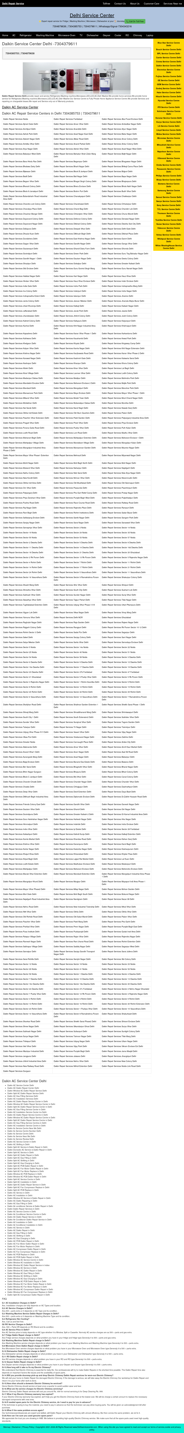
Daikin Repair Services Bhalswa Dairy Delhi (21, 166)
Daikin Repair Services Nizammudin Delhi (119, 478)
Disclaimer (16, 1427)
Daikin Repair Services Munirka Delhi (117, 403)
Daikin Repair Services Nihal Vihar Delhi (119, 906)
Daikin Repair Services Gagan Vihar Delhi (21, 243)
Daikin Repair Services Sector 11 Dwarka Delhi (23, 547)
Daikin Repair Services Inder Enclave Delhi (120, 281)
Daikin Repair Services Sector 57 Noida (118, 537)
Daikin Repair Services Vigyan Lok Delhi (20, 612)
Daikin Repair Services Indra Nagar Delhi (119, 291)
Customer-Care (151, 3)
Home (5, 35)
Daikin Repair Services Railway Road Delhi (120, 502)
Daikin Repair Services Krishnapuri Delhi (119, 325)
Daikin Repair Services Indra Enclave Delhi (120, 824)
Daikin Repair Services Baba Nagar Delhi (119, 134)
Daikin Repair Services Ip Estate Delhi (70, 829)
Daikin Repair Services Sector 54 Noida (20, 657)
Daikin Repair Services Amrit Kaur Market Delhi (122, 747)
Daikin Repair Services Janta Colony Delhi (21, 301)
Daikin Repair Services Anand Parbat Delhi (72, 143)
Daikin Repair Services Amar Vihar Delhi (71, 747)
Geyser (106, 35)
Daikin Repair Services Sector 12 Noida (20, 964)
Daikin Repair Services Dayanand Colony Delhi (23, 218)
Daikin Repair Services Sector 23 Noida (118, 964)
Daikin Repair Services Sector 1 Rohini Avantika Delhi (76, 682)
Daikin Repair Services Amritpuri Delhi (19, 129)
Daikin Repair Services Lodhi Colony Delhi (120, 373)
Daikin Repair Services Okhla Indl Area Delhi (22, 482)
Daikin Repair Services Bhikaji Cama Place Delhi (122, 166)
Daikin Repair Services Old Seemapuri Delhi (120, 482)
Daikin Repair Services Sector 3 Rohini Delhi (22, 998)
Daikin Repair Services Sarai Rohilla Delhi (21, 959)
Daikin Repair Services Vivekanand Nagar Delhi (74, 737)
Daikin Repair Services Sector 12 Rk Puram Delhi (75, 993)
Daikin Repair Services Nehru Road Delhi (20, 906)
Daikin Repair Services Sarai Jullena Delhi (120, 951)
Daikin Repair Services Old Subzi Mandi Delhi (73, 916)
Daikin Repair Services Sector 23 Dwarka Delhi (23, 672)
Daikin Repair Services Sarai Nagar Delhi (71, 522)
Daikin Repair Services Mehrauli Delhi (70, 455)
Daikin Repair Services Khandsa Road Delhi (72, 839)
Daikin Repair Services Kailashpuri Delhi (20, 834)
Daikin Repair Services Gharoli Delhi (69, 809)
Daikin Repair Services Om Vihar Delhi (19, 487)
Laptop (149, 35)
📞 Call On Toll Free (135, 21)
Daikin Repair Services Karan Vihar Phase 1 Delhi (75, 333)
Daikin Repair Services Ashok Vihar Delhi (71, 148)
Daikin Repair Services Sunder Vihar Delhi (21, 722)
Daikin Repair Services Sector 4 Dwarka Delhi (121, 974)
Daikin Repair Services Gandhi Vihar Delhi (72, 804)
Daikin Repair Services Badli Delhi (17, 176)
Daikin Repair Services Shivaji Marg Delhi (20, 712)
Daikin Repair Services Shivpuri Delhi (117, 585)
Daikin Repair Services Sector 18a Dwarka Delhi (74, 984)
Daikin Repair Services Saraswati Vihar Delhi (121, 522)
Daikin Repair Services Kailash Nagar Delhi (120, 306)
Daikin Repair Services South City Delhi (70, 589)
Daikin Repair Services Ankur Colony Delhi (120, 143)
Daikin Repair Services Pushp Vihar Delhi (71, 427)
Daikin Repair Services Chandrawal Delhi (71, 203)
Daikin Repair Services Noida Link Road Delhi (121, 1066)
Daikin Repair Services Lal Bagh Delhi (118, 368)
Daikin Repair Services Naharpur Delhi (70, 468)
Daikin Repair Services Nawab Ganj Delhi (119, 408)
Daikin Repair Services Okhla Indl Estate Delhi (22, 413)
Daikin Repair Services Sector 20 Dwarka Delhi (122, 984)
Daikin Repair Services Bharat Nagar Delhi (120, 766)
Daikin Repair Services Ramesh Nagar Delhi (22, 941)
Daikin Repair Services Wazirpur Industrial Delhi (23, 1051)
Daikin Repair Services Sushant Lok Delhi (119, 589)
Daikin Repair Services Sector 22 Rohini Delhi (73, 692)
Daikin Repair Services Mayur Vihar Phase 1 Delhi (123, 393)
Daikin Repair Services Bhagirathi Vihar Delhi (73, 766)
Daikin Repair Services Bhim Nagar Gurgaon (22, 771)
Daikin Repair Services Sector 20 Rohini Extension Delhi (126, 1003)
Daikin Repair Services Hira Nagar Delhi (119, 819)
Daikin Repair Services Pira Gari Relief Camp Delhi (75, 492)
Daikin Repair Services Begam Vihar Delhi (21, 181)
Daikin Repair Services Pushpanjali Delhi (71, 931)
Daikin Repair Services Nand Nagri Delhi (71, 408)
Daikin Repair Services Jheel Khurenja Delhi (22, 306)
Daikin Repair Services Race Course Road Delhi (74, 502)
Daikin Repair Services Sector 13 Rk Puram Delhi (75, 557)
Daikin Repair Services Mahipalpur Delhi (20, 868)
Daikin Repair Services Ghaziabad (116, 617)
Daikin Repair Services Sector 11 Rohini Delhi (121, 562)
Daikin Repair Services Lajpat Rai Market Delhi (73, 859)
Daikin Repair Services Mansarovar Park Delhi (23, 393)
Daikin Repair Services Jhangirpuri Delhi (119, 1056)
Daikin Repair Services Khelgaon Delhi (19, 343)
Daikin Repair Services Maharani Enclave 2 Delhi (74, 383)
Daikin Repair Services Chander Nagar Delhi (73, 781)
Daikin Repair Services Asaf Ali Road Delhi (120, 752)
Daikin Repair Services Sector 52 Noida (118, 969)
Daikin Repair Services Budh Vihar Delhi (119, 191)
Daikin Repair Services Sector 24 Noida (70, 532)
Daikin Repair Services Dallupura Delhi (19, 228)
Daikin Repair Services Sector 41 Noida (70, 969)
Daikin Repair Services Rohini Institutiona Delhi (74, 512)
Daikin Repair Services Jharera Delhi (117, 296)
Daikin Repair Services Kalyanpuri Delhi (119, 320)
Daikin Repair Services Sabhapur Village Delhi (22, 946)
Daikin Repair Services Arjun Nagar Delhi (119, 129)
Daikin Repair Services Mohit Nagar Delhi (20, 463)
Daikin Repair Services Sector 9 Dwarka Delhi (73, 662)
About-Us (135, 3)
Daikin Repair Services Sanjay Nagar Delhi (21, 522)
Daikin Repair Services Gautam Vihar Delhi (21, 809)
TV (81, 35)
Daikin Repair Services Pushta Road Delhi (21, 502)
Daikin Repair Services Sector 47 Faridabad (120, 672)
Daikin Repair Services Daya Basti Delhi (119, 791)
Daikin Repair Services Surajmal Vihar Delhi (72, 722)
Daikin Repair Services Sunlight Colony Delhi (121, 1031)
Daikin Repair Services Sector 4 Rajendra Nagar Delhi (125, 993)
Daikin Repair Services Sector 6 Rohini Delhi (72, 998)
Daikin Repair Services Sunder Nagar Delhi (72, 594)
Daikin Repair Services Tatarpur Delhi (19, 727)
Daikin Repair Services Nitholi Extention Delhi (73, 1066)
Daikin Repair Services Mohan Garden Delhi (120, 889)
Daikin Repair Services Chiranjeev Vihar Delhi (73, 213)
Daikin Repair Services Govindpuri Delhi (20, 253)
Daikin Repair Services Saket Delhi (18, 637)
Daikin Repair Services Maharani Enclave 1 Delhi (122, 437)
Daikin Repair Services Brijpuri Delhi (117, 171)
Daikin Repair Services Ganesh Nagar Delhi (120, 804)
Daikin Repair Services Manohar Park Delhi (120, 388)
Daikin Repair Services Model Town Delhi (71, 398)
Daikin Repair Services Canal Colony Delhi (120, 776)
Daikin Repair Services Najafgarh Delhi (118, 468)
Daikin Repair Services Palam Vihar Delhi (119, 916)
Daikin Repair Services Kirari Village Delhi (21, 373)
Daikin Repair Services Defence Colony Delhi (73, 218)
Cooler (118, 35)
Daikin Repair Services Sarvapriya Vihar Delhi (22, 527)
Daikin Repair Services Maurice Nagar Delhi (120, 447)
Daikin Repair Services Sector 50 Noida (20, 537)
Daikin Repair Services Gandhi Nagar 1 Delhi (22, 258)
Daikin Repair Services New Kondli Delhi (20, 478)
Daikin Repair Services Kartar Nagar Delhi (21, 849)
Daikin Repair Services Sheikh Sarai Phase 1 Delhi (123, 704)
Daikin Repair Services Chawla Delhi (18, 786)
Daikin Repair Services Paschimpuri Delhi (119, 487)
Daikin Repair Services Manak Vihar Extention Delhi (25, 873)
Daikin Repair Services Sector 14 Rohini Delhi (22, 567)
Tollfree (106, 3)
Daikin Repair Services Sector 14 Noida (118, 527)
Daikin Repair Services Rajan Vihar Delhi (71, 936)
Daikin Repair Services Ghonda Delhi (117, 248)
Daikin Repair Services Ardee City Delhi (118, 742)
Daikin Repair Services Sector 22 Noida (118, 647)
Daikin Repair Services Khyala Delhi (69, 343)
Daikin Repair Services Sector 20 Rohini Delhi (22, 692)
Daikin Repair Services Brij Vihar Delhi (70, 776)
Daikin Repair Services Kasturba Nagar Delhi (73, 849)
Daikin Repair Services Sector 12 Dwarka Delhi (122, 662)
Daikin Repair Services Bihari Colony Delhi (120, 771)
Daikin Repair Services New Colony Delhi (119, 1061)
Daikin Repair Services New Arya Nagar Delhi (121, 473)
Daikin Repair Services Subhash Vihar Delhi (21, 594)
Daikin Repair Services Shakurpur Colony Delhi (122, 577)
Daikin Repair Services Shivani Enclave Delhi (121, 1021)
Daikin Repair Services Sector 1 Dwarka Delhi (73, 974)
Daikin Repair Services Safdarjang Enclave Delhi (23, 517)
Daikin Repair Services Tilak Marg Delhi (119, 1036)
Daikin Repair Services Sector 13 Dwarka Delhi (122, 979)
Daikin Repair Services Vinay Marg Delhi (119, 612)
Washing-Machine (45, 35)
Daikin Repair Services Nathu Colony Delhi (21, 473)
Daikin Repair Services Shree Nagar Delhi (21, 1026)
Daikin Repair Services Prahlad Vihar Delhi (21, 926)
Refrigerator (26, 35)
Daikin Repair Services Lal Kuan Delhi (118, 859)
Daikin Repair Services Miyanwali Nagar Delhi (121, 455)
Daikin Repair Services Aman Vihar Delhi (71, 124)
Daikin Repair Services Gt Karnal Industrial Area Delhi (124, 814)
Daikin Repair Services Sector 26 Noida (20, 969)
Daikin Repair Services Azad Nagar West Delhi (121, 148)
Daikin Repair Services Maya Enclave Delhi (72, 393)
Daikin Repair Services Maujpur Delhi (69, 881)
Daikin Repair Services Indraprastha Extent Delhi (24, 296)
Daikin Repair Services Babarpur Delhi (118, 757)
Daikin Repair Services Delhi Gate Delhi (119, 228)
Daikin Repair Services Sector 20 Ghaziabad (121, 552)
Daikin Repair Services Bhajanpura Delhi (119, 181)
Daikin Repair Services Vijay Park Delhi (70, 1046)
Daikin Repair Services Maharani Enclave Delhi (74, 868)
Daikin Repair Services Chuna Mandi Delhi (120, 213)
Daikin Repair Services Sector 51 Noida (118, 652)
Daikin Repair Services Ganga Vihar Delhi (119, 243)
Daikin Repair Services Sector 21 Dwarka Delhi (74, 552)
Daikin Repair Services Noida (15, 119)
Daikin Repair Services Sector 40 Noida (70, 652)
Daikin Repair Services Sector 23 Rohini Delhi (22, 1008)
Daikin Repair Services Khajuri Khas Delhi (21, 854)
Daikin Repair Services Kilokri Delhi (18, 368)
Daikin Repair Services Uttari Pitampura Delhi (121, 604)
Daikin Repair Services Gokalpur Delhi (70, 263)
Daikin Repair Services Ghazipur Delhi (19, 263)
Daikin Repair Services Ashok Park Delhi (20, 134)
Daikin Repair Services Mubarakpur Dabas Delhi (74, 403)
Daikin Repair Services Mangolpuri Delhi (71, 388)
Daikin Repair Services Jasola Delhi (117, 310)
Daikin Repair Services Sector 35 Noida (118, 532)
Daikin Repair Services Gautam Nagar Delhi (72, 258)
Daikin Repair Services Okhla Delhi (68, 911)
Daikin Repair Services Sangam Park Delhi (120, 517)
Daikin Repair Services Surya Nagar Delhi (21, 1036)
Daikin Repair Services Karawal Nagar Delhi (22, 358)
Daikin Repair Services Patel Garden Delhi (72, 417)
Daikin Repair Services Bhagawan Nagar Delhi (121, 161)
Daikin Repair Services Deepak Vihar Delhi (72, 228)
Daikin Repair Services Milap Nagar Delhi (71, 889)
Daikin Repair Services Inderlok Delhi (69, 824)
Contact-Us (120, 3)
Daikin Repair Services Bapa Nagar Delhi (119, 176)
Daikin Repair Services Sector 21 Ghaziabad (22, 677)
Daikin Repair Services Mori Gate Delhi (19, 894)
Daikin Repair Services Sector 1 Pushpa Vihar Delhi (76, 1008)
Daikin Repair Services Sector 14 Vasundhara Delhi (25, 1013)
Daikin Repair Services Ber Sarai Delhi (19, 766)
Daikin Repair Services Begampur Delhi (70, 161)
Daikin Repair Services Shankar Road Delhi (21, 1021)
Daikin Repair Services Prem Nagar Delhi (71, 926)
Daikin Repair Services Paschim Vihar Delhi (21, 921)
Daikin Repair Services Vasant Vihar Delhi (71, 732)
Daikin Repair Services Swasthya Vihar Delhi (22, 599)
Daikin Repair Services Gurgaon (17, 1071)
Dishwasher (93, 35)
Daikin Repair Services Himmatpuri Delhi (20, 824)
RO (127, 35)
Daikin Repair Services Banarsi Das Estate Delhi (74, 761)
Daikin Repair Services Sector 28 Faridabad (120, 829)
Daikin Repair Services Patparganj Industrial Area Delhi (125, 417)
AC (13, 35)
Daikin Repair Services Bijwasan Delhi (19, 171)
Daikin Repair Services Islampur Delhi (70, 296)
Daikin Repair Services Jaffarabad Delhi (20, 310)
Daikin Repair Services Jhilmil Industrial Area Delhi (24, 1061)
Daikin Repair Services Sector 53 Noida (70, 537)
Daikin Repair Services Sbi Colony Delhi (119, 959)
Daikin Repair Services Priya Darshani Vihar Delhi (24, 497)
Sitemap (6, 1427)
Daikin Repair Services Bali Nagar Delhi (70, 176)
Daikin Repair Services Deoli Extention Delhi (72, 791)
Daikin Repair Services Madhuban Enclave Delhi (74, 864)
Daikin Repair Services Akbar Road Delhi (71, 138)
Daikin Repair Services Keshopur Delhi (19, 363)
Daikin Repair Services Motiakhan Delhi (20, 403)
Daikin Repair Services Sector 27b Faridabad (73, 672)
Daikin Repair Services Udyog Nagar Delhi (72, 1041)
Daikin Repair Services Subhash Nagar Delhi (22, 1031)
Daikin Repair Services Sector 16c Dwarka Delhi (23, 984)
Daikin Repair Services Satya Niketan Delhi (21, 642)
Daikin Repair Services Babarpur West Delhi (22, 153)
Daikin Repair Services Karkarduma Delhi (119, 333)
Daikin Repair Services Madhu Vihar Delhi (119, 432)
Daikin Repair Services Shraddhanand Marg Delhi (75, 712)
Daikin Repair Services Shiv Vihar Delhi (70, 585)
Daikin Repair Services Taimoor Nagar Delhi (72, 1036)
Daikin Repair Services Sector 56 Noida (20, 974)
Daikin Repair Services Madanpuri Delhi (119, 864)
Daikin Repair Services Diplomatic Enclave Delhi (74, 796)
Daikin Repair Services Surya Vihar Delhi (119, 1026)
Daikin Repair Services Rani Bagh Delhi (20, 512)
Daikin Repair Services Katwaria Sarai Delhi (120, 358)
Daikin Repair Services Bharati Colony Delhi (21, 186)
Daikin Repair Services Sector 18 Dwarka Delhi (23, 552)
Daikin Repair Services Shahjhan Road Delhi (22, 704)
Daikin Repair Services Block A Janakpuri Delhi (23, 191)
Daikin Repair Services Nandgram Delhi (70, 899)
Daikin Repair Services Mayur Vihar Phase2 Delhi (24, 889)
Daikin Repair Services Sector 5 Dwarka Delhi (73, 542)
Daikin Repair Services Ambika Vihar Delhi (21, 143)
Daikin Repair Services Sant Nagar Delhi (119, 637)
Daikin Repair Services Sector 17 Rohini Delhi (73, 567)
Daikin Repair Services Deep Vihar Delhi (20, 791)
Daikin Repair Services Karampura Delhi (71, 844)
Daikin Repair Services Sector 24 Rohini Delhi (22, 572)
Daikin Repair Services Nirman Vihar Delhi (72, 478)
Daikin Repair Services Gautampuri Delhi (20, 248)
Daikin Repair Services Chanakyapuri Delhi (72, 196)
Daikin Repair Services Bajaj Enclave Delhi (21, 761)
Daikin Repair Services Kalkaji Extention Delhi (121, 834)
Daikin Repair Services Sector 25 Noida (20, 652)
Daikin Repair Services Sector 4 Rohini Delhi (22, 562)
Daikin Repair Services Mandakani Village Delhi (74, 442)
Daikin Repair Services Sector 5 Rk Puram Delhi (122, 677)
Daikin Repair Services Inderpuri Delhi (70, 291)
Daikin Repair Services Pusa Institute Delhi (21, 931)
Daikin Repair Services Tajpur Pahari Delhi (72, 599)
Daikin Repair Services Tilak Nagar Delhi (119, 599)
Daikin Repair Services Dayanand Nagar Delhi (22, 223)
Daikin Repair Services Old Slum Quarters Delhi (74, 413)
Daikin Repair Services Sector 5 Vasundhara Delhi (75, 572)
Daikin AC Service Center (20, 107)
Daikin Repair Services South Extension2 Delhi (73, 717)
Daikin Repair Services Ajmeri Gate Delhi (20, 124)
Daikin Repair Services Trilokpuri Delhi (19, 1041)
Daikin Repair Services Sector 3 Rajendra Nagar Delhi (26, 682)
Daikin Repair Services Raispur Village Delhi (22, 936)
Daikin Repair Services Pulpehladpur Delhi (120, 497)
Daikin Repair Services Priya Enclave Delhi (120, 422)
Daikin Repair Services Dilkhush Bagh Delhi (72, 233)
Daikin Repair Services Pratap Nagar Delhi (120, 492)
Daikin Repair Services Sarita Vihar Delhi (71, 642)
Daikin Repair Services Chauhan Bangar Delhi (22, 213)
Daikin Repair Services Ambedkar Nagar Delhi (121, 124)
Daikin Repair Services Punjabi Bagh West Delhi (74, 497)
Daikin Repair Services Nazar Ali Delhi (118, 899)
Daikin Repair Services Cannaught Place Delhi (73, 742)
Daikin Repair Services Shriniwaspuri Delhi (120, 712)
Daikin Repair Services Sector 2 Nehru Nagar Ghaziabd (125, 989)
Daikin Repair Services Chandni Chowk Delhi (22, 781)
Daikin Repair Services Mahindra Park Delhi (120, 378)
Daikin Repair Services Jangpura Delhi (19, 1056)
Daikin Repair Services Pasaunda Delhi (70, 487)
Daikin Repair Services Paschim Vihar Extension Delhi (26, 417)
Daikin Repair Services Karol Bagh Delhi (119, 844)
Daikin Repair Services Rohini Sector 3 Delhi (22, 632)
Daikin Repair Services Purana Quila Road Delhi (23, 427)
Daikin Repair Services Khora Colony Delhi (120, 363)
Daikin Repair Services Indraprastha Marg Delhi (122, 286)
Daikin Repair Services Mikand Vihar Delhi (21, 398)
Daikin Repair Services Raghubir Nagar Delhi (22, 622)
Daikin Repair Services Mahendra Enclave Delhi (122, 868)
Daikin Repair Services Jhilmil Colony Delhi (72, 315)
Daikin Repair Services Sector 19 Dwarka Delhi (122, 667)
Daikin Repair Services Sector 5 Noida (19, 647)
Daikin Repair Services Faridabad (68, 119)
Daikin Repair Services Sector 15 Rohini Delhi (121, 687)
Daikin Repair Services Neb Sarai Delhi (70, 473)
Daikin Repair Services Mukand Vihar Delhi (21, 468)
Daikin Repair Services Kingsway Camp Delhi (121, 343)
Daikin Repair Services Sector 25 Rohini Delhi (121, 692)
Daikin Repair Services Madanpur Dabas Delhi (23, 378)
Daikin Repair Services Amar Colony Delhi (120, 138)
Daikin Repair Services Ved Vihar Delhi (19, 1046)
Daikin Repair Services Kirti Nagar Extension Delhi (123, 348)
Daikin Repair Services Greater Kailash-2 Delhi (73, 814)
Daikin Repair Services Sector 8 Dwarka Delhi (121, 542)
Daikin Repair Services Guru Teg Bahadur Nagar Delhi (125, 253)
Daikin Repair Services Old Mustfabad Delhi (72, 482)
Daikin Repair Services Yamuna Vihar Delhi (21, 617)
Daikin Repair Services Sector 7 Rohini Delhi (72, 562)
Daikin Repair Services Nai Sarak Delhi (19, 408)
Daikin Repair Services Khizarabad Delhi (71, 854)
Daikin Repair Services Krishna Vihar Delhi (21, 844)
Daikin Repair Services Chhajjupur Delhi (71, 786)
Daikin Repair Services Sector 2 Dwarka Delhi (22, 542)
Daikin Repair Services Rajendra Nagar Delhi (121, 936)
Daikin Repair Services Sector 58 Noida (70, 657)
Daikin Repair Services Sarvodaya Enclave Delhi (122, 642)
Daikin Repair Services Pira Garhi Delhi (118, 921)
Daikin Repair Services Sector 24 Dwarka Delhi (23, 989)
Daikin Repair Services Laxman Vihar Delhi (72, 373)
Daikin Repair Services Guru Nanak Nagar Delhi (122, 268)
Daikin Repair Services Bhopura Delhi (70, 771)
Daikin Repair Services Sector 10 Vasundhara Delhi (123, 1008)
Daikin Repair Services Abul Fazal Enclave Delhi (122, 119)
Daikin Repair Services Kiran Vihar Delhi (71, 368)
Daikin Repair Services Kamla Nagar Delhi (72, 348)
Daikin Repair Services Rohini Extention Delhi (121, 941)
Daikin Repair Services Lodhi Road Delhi (20, 432)
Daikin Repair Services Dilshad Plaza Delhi (120, 233)
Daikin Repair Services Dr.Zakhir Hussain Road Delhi (124, 796)
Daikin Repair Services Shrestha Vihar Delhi (22, 589)
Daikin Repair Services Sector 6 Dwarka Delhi (22, 662)
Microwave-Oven (66, 35)
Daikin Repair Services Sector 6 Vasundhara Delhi (24, 696)
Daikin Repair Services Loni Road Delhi (70, 432)
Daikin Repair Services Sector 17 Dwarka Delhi (74, 667)
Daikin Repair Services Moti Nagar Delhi (119, 463)
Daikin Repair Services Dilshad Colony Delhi (72, 223)
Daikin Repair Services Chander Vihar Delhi (120, 781)
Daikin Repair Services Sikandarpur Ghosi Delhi (74, 1026)
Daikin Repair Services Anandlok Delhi (70, 129)
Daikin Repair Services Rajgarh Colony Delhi (22, 627)
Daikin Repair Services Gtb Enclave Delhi (20, 268)
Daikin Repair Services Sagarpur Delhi (118, 632)
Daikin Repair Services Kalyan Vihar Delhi (21, 348)
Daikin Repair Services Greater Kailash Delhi (121, 263)
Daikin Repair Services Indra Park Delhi (70, 286)
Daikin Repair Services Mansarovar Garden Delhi (75, 447)
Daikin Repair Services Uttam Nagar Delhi (119, 1041)
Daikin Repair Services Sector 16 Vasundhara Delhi (25, 577)
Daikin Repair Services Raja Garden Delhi (71, 622)
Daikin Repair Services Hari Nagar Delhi (71, 276)
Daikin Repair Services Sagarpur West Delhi (120, 946)
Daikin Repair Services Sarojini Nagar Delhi (72, 959)
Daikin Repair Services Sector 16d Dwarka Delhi (122, 547)
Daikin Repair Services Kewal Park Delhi (119, 338)
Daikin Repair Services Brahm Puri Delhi (71, 191)
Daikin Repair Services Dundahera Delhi (20, 238)
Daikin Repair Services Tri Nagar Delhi (70, 727)
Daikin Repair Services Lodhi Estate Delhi (21, 864)
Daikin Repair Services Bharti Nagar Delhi (71, 166)
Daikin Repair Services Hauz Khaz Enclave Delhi (74, 281)
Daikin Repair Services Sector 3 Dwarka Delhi (121, 657)
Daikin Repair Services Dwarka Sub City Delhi (121, 223)
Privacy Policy (28, 1427)
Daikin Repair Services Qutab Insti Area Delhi (121, 931)
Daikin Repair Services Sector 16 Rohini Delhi (73, 1003)
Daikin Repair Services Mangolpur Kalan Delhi (121, 442)
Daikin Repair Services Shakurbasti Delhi (119, 1013)
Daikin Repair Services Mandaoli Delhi (19, 388)
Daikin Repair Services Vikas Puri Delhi (19, 737)
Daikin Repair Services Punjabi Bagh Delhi (72, 1051)
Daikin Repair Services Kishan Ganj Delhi (119, 839)
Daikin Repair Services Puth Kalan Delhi (119, 427)
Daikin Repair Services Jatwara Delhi (69, 1056)
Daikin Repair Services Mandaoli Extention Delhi (74, 873)
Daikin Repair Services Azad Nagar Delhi (71, 757)
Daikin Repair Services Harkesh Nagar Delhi (72, 819)
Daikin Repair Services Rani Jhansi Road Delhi (73, 941)
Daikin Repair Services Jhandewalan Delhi (21, 315)
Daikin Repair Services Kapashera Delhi (20, 333)
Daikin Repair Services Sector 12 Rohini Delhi (73, 687)
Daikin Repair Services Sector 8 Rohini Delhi (22, 687)
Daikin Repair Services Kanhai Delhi (18, 325)
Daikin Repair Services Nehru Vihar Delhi (71, 1061)
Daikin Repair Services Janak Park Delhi (71, 310)
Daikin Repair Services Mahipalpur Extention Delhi (75, 437)
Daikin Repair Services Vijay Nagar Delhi (119, 732)
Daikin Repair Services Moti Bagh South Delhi (73, 894)
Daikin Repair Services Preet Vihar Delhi (71, 422)
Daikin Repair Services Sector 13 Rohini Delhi (22, 1003)
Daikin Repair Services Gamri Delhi (117, 238)
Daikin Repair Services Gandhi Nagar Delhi (72, 243)
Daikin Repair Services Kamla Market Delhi (21, 839)
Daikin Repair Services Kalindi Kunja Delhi (71, 834)
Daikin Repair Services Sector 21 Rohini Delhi (121, 567)
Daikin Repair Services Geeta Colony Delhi (120, 258)
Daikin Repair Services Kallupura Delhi (70, 320)
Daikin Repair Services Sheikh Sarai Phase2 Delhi (75, 1021)
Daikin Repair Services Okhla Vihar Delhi (119, 911)
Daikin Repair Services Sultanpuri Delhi (70, 1031)
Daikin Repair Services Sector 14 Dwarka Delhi (74, 547)
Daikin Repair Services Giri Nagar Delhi (118, 809)
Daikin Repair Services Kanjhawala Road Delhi (73, 353)
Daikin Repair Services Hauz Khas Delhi (119, 276)
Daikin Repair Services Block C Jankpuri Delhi (22, 776)
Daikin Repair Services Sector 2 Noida (70, 527)
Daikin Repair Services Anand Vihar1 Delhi (21, 752)
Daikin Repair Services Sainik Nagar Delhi (71, 517)
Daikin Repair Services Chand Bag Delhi (71, 208)
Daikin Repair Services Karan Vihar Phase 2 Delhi (123, 353)
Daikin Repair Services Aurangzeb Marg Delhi (22, 757)
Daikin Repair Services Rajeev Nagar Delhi (120, 622)
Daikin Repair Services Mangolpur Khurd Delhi (23, 881)
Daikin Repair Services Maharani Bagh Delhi (22, 437)
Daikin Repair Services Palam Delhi (117, 413)
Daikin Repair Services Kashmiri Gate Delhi (72, 358)
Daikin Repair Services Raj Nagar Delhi (20, 507)
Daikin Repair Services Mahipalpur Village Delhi (23, 442)
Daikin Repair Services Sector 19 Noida (20, 532)
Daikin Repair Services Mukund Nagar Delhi (120, 894)
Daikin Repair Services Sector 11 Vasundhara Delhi (123, 572)
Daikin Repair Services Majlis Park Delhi (119, 383)
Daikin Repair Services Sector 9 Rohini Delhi (121, 998)
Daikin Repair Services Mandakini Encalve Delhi (23, 383)
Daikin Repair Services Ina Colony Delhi (20, 291)
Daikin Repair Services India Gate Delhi (20, 286)
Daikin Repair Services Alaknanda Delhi (20, 747)
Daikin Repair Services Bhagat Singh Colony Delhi (75, 181)
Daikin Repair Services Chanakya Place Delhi (22, 208)
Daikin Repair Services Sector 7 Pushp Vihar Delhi (24, 993)
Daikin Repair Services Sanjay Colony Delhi (72, 637)
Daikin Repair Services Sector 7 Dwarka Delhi (22, 979)
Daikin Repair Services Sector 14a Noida (71, 647)
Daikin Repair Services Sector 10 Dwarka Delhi (74, 979)
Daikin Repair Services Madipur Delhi (69, 378)
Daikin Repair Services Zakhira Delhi (117, 737)
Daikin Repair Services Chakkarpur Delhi (119, 196)
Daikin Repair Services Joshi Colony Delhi (119, 315)
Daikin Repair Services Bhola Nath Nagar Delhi (122, 186)
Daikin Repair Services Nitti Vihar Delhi (19, 911)
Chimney (137, 35)
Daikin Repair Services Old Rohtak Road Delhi (23, 916)
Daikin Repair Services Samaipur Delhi (19, 951)
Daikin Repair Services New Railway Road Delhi (23, 1066)
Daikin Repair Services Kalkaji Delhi (69, 306)
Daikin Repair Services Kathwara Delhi (19, 338)
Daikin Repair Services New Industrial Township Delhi (76, 906)
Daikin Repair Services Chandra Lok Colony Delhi (24, 203)
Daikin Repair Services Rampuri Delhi (118, 507)
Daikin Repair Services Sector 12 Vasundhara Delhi (75, 696)
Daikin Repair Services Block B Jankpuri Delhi (73, 171)
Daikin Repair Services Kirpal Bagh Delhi (20, 859)
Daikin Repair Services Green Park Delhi (71, 253)
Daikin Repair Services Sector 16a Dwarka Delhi (23, 667)
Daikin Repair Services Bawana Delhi (117, 761)
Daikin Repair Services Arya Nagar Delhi (20, 148)
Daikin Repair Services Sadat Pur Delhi (70, 632)
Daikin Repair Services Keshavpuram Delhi (120, 849)
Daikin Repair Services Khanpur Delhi (70, 363)
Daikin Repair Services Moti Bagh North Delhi (73, 463)
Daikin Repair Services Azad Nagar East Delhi (73, 134)
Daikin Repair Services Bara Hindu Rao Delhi (22, 161)
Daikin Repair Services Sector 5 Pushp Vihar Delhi (75, 677)
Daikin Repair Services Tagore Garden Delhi (121, 722)
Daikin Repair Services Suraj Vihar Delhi (119, 594)
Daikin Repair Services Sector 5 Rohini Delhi (121, 682)
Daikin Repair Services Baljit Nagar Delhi (119, 153)
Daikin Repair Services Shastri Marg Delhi (21, 585)
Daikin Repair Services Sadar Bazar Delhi (119, 512)
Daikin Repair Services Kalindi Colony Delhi (21, 320)
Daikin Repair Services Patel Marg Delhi (71, 921)
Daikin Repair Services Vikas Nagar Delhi (71, 612)
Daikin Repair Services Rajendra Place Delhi (72, 507)
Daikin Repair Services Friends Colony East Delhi (24, 804)
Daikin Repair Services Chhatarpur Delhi (119, 203)
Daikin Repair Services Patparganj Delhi (20, 492)
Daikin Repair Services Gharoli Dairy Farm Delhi (74, 248)
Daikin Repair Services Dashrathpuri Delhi (120, 786)
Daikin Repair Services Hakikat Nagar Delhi (21, 276)
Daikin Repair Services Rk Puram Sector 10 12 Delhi (124, 627)
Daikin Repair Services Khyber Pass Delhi (119, 854)
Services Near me (173, 3)
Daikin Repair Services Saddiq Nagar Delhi (72, 946)
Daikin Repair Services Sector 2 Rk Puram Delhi (23, 557)
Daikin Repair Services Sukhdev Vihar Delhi (120, 717)
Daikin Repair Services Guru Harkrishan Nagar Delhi (25, 819)
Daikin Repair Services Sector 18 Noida (70, 964)
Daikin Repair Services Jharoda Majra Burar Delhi (123, 301)
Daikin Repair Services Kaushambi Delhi (71, 338)
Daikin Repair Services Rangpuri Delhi (70, 627)
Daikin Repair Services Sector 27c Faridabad (73, 989)
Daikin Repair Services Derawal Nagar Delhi (120, 218)
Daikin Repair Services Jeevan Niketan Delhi (73, 301)
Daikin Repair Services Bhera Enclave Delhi (72, 186)
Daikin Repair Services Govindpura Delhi (20, 814)
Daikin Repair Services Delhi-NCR (68, 617)
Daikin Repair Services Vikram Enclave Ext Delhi (122, 1046)
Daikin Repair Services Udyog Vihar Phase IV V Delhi (25, 732)
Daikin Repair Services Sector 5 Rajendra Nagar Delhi (125, 557)
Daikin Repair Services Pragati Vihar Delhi (21, 422)
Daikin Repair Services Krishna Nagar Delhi (21, 353)
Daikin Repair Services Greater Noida (19, 742)
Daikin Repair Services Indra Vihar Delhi (20, 829)
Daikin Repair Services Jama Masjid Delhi (119, 1051)
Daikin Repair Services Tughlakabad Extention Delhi (25, 604)
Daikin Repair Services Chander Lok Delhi (120, 208)
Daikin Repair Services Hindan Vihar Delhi (21, 281)
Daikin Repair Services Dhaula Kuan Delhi (21, 233)
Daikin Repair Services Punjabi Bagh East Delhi (122, 926)
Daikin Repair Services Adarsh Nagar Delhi (21, 138)
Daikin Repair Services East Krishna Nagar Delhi (74, 238)
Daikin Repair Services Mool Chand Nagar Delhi (122, 398)
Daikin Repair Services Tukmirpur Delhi (118, 727)
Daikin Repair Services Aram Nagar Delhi (71, 752)
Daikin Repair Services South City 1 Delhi (20, 717)
